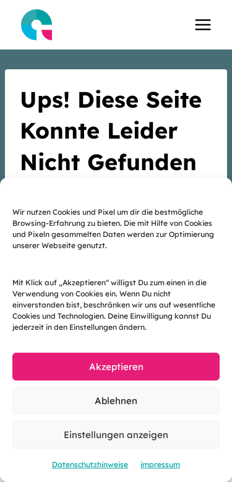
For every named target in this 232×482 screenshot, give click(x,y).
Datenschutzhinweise (90, 464)
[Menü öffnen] (202, 24)
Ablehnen (116, 401)
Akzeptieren (116, 366)
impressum (160, 464)
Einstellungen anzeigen (116, 435)
